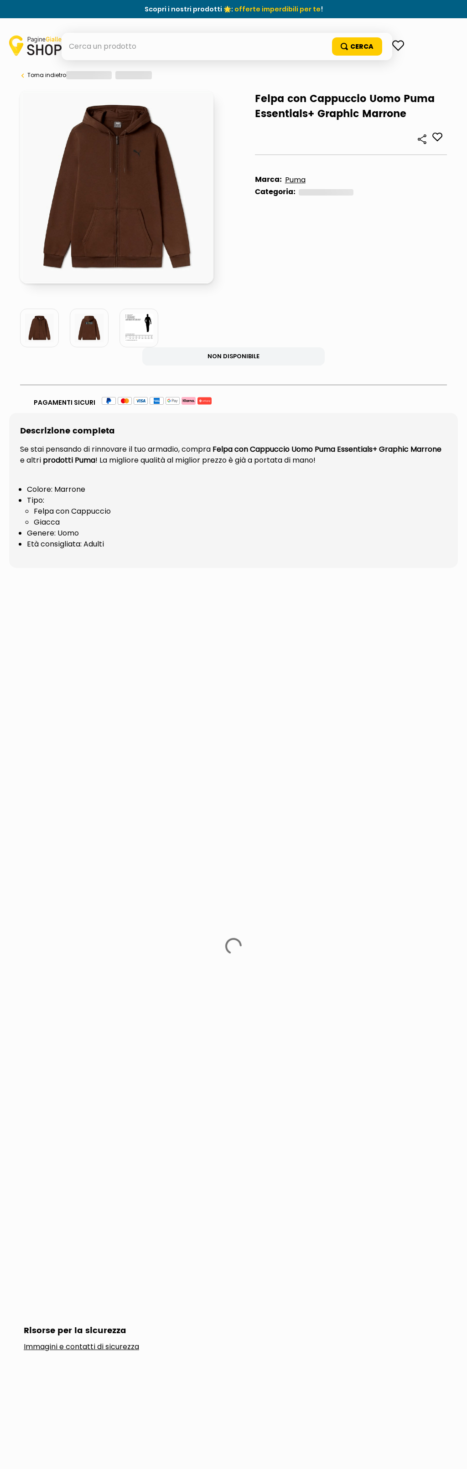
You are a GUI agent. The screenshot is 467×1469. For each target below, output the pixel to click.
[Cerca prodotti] (412, 74)
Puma (60, 430)
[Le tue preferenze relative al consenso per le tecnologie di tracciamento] (451, 1453)
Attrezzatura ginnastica (107, 442)
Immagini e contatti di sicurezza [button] (81, 803)
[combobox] (234, 74)
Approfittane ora (275, 9)
